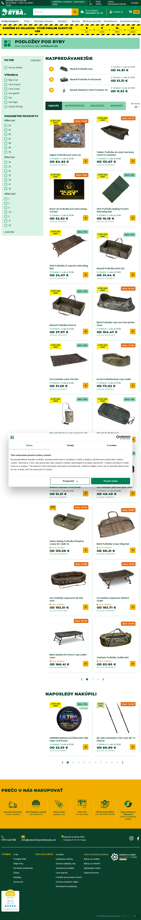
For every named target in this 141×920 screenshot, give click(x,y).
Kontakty (60, 854)
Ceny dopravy (62, 873)
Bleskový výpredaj (92, 21)
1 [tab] (87, 679)
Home (17, 46)
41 (10, 184)
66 (10, 134)
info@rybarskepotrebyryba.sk (38, 839)
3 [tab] (98, 679)
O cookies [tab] (112, 445)
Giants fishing (15, 106)
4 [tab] (84, 762)
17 (10, 221)
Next (103, 679)
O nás (90, 3)
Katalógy (17, 877)
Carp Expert (15, 84)
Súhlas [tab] (29, 445)
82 (10, 138)
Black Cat (13, 80)
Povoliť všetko (111, 481)
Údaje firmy (18, 863)
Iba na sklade (15, 67)
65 (10, 130)
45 (10, 188)
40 (10, 180)
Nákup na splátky (91, 859)
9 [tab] (112, 762)
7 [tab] (101, 762)
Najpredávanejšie (75, 105)
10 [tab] (117, 762)
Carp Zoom (14, 89)
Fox (10, 97)
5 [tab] (90, 762)
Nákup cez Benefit (92, 863)
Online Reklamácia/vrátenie (117, 3)
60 (10, 125)
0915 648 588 (8, 839)
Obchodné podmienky (23, 868)
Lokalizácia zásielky (64, 859)
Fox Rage (13, 102)
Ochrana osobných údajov (67, 882)
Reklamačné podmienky (66, 886)
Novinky (76, 21)
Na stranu (135, 103)
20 (10, 166)
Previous (82, 679)
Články (16, 873)
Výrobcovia (18, 882)
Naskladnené (110, 21)
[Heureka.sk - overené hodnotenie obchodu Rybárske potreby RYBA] (10, 900)
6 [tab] (95, 762)
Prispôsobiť (68, 481)
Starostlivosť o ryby (30, 46)
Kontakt (134, 3)
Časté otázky (98, 3)
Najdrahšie (116, 105)
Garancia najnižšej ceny (66, 863)
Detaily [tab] (70, 445)
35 (10, 175)
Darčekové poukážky (65, 868)
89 (10, 147)
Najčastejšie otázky (92, 868)
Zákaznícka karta (91, 873)
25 (10, 171)
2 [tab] (92, 679)
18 (10, 162)
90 (10, 152)
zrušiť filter (36, 60)
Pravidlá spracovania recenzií (69, 877)
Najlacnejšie (97, 105)
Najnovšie (53, 105)
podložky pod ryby (49, 46)
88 (10, 143)
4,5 (10, 212)
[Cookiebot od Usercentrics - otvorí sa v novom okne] (118, 437)
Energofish (14, 93)
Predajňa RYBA (19, 859)
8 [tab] (106, 762)
